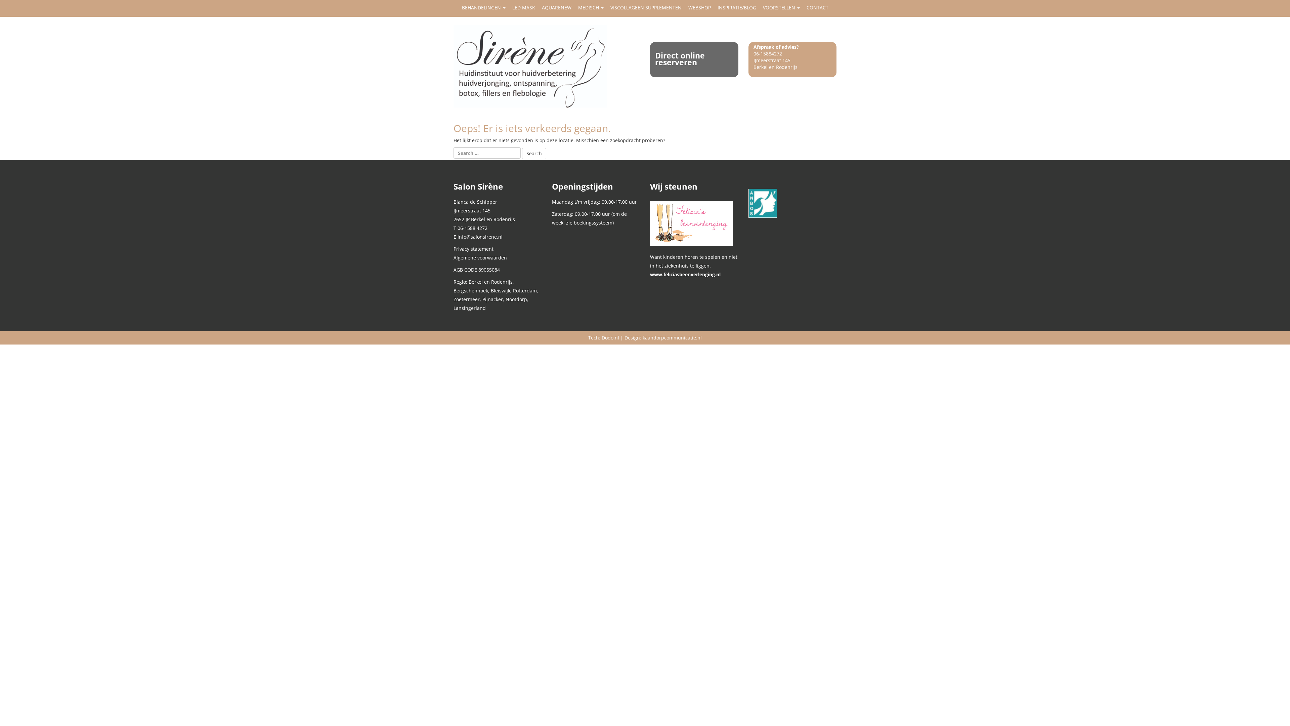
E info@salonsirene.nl (478, 237)
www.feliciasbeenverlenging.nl (685, 274)
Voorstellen (780, 7)
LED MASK (523, 7)
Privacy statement (473, 249)
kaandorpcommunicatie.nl (672, 337)
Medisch (589, 7)
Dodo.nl (610, 337)
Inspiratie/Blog (737, 7)
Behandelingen (482, 7)
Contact (817, 7)
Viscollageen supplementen (646, 7)
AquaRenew (556, 7)
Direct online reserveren (680, 59)
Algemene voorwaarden (480, 257)
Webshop (699, 7)
